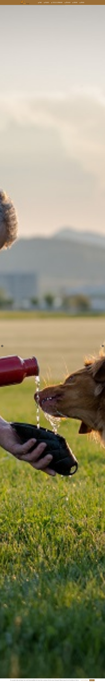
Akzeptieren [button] (92, 680)
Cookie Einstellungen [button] (84, 680)
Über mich (68, 2)
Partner (82, 2)
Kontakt (75, 2)
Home (40, 2)
